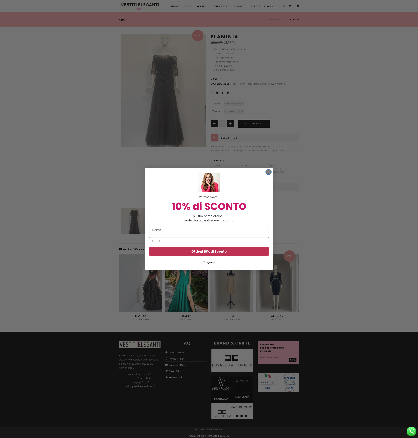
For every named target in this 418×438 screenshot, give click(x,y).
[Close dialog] (268, 172)
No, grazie (209, 262)
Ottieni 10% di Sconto (209, 251)
